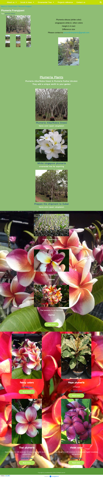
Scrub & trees (12, 6)
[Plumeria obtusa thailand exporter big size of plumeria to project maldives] (18, 24)
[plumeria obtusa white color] (7, 38)
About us (4, 6)
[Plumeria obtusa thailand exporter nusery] (18, 38)
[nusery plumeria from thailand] (7, 44)
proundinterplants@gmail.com (76, 32)
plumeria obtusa (10, 13)
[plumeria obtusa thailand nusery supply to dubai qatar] (28, 38)
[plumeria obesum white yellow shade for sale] (28, 44)
